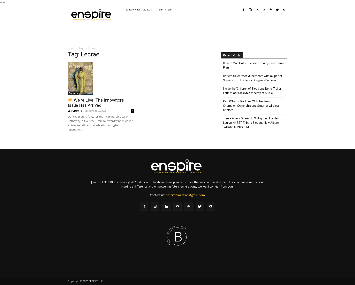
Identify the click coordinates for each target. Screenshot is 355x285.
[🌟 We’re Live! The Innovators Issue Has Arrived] (101, 78)
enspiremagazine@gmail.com (185, 195)
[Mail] (264, 10)
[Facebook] (243, 10)
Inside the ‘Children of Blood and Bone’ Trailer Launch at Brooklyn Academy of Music (252, 91)
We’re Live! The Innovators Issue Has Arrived (96, 103)
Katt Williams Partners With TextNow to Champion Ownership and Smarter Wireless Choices (251, 106)
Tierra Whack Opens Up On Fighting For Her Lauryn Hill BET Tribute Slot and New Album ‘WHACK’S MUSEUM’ (251, 123)
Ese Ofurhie (75, 110)
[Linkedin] (257, 10)
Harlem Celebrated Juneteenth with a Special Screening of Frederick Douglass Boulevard (252, 78)
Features (73, 93)
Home (71, 48)
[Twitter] (277, 10)
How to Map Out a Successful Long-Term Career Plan (254, 65)
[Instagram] (250, 10)
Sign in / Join (165, 9)
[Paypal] (270, 10)
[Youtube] (284, 10)
